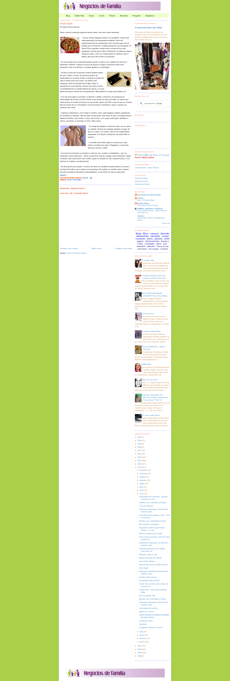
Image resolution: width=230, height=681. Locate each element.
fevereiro (143, 638)
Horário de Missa (141, 178)
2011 (140, 646)
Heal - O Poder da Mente (146, 200)
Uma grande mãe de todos (149, 580)
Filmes (112, 16)
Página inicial (96, 248)
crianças (154, 233)
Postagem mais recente (69, 248)
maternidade (142, 249)
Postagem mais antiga (123, 248)
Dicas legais (66, 23)
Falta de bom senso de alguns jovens (153, 565)
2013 (140, 464)
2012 (140, 467)
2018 (140, 447)
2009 (140, 653)
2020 (140, 440)
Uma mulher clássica (147, 561)
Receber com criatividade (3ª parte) (152, 502)
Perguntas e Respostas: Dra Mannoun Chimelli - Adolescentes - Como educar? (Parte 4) (155, 397)
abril (141, 632)
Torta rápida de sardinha (148, 608)
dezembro (144, 470)
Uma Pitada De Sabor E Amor (149, 195)
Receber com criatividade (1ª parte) (152, 599)
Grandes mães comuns (148, 577)
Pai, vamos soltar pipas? (150, 415)
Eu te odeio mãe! (147, 260)
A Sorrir (140, 198)
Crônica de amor (147, 314)
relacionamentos (152, 241)
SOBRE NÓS (146, 364)
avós (165, 244)
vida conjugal (153, 249)
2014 (140, 461)
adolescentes (142, 236)
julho (142, 487)
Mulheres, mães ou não (148, 554)
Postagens (140, 155)
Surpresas (143, 624)
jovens (150, 239)
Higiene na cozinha (146, 611)
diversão (164, 233)
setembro (143, 480)
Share (62, 175)
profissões (151, 246)
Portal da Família (141, 181)
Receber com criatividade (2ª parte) (152, 521)
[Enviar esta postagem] (90, 178)
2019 (140, 444)
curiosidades (150, 244)
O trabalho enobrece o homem (150, 627)
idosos (158, 244)
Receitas (124, 16)
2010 (140, 649)
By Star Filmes (143, 203)
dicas (69, 180)
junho (142, 490)
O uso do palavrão (146, 506)
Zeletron (140, 216)
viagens (140, 241)
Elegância (149, 16)
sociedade (164, 249)
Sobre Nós (79, 16)
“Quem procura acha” (149, 380)
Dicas (91, 16)
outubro (143, 477)
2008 (140, 656)
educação (77, 180)
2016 (140, 454)
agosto (142, 484)
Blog (68, 16)
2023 (140, 437)
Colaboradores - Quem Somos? (147, 168)
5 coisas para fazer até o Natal (148, 27)
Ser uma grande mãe (147, 596)
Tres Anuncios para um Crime (147, 205)
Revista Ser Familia (142, 184)
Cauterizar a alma (146, 621)
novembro (144, 473)
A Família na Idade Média (151, 331)
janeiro (142, 642)
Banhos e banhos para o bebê (150, 533)
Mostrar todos (166, 223)
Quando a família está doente (150, 558)
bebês (167, 239)
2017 (140, 450)
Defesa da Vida (162, 246)
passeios (159, 239)
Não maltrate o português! (149, 524)
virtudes (165, 236)
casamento (140, 239)
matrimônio (141, 246)
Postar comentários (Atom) (76, 253)
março (142, 635)
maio (142, 494)
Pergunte (137, 16)
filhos (145, 233)
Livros (101, 16)
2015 (140, 457)
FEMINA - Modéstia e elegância (150, 209)
